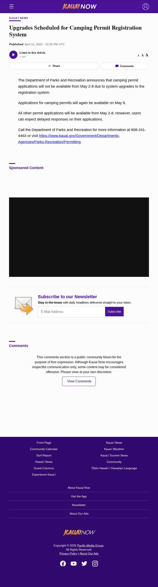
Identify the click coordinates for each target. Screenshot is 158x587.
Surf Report (43, 455)
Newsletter (79, 505)
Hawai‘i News (43, 461)
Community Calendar (44, 449)
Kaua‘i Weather (114, 449)
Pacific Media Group (90, 545)
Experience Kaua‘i (44, 474)
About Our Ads (79, 513)
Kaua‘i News (18, 18)
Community (114, 461)
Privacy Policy (68, 553)
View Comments (79, 381)
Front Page (44, 442)
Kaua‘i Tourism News (114, 455)
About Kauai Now (79, 487)
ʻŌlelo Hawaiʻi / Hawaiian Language (114, 468)
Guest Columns (44, 468)
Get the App (79, 496)
